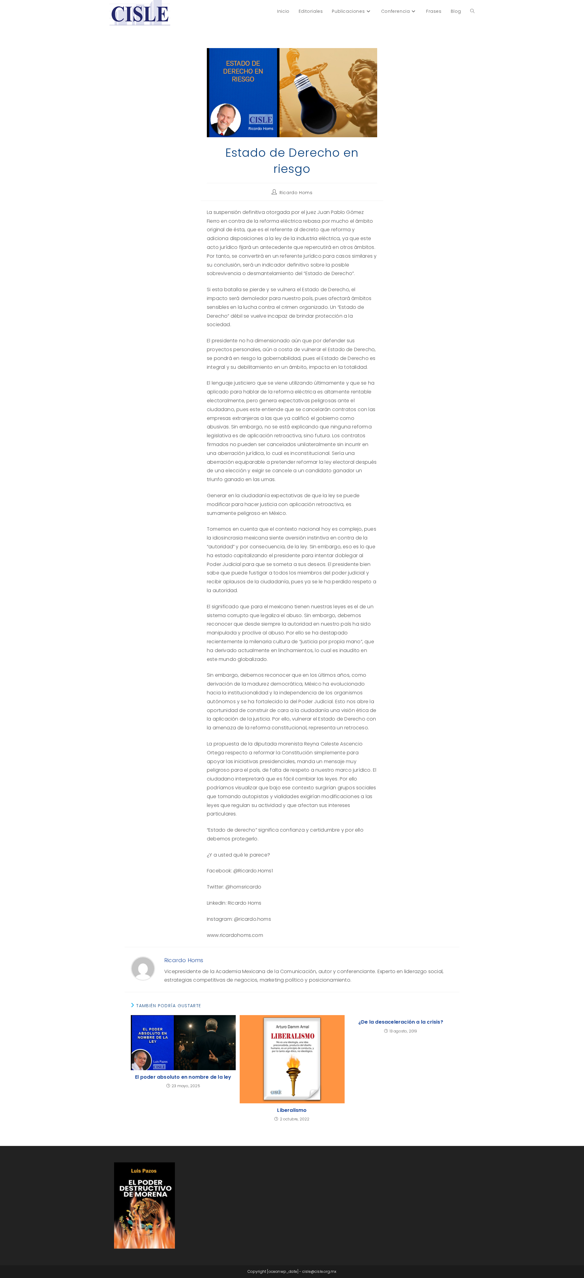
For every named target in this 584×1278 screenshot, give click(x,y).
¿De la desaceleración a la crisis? (400, 1022)
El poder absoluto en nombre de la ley (183, 1077)
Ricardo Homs (296, 193)
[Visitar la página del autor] (143, 968)
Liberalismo (292, 1110)
